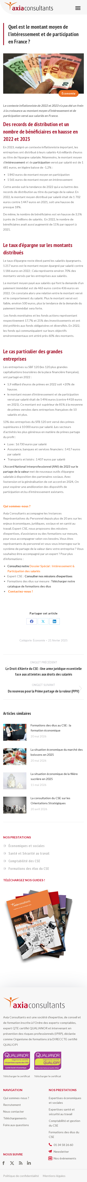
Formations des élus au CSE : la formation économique (51, 727)
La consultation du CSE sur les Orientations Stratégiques (50, 800)
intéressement (15, 162)
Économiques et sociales (26, 845)
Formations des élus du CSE (28, 868)
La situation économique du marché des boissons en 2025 (57, 752)
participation (41, 162)
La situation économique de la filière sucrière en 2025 (54, 776)
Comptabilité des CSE (24, 860)
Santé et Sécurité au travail (28, 853)
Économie (68, 93)
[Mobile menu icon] (78, 8)
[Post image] (14, 732)
